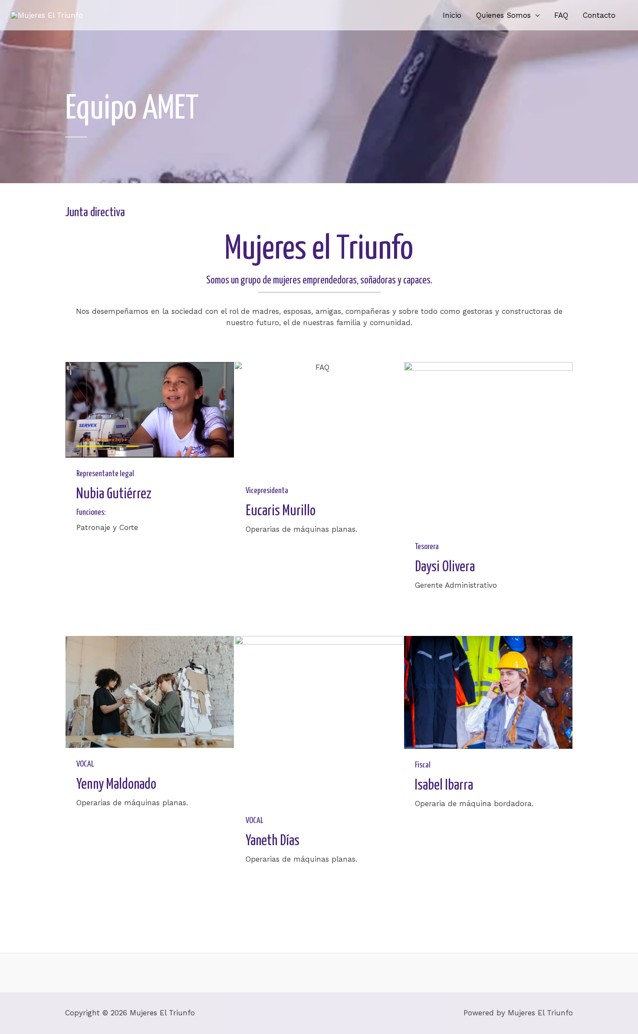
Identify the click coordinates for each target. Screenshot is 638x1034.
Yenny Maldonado (116, 784)
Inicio (452, 15)
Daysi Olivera (445, 567)
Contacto (599, 15)
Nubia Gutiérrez (113, 494)
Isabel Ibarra (444, 785)
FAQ (561, 15)
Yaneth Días (272, 841)
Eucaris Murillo (281, 511)
